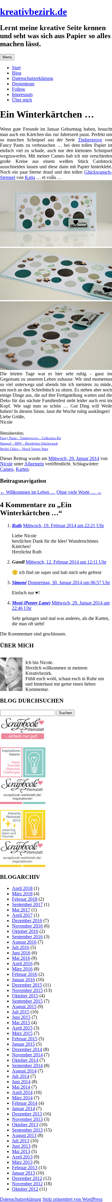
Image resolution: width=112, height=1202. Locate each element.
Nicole (6, 463)
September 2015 (27, 1001)
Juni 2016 (21, 952)
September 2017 (27, 904)
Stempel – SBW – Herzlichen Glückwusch (29, 443)
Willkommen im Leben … (27, 492)
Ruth (17, 525)
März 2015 (22, 1033)
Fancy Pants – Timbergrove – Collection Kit (30, 438)
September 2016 (27, 936)
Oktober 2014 (25, 1060)
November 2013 (27, 1119)
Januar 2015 (23, 1044)
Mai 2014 (21, 1087)
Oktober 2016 (25, 931)
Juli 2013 (20, 1140)
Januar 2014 (23, 1108)
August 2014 (24, 1070)
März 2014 (22, 1097)
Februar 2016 (24, 974)
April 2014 (22, 1092)
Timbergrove (90, 139)
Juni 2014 (21, 1081)
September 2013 (27, 1129)
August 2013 (24, 1135)
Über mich (22, 99)
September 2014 (27, 1065)
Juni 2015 (21, 1017)
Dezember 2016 (27, 920)
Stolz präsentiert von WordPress (72, 1199)
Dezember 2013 (27, 1113)
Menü (7, 57)
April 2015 (22, 1027)
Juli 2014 (20, 1076)
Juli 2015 (20, 1011)
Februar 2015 (24, 1038)
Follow (18, 89)
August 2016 (24, 942)
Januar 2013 (23, 1172)
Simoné (19, 582)
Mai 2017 (21, 909)
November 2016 (27, 925)
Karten (22, 469)
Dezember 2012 (27, 1178)
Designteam (23, 83)
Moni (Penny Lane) (31, 602)
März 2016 (22, 968)
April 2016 (22, 963)
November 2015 (27, 990)
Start (16, 67)
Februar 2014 (24, 1103)
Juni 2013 (21, 1146)
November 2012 (27, 1183)
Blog (16, 72)
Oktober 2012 (25, 1189)
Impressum (22, 94)
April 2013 (22, 1156)
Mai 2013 (21, 1151)
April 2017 (22, 915)
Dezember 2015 (27, 984)
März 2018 (22, 893)
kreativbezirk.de (33, 11)
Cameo (6, 469)
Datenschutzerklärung (32, 78)
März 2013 (22, 1162)
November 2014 (27, 1054)
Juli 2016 (20, 947)
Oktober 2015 (25, 995)
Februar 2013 (24, 1167)
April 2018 (22, 888)
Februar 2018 (24, 899)
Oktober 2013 (25, 1124)
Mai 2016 (21, 958)
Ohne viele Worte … (79, 492)
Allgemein (34, 463)
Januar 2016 (23, 979)
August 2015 (24, 1006)
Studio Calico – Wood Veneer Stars (24, 448)
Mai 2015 (21, 1022)
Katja (30, 177)
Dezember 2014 (27, 1049)
